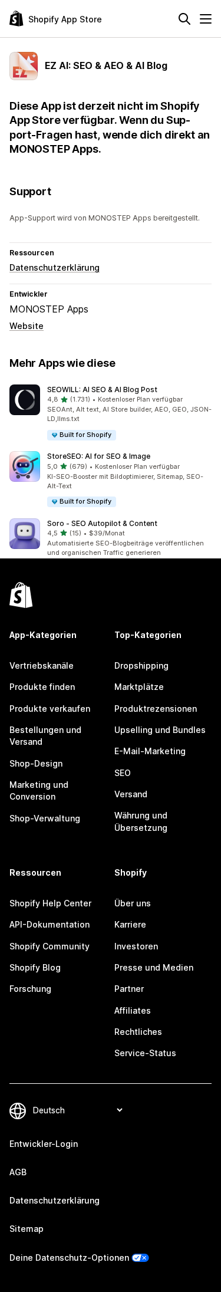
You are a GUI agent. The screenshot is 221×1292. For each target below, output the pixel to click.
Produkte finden (42, 687)
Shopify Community (49, 946)
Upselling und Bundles (160, 730)
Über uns (132, 903)
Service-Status (145, 1053)
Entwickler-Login (43, 1144)
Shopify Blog (35, 967)
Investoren (136, 946)
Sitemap (26, 1229)
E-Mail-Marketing (150, 751)
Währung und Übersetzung (140, 821)
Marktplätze (139, 687)
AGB (18, 1172)
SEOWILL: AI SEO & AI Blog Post (102, 389)
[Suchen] (184, 19)
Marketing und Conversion (38, 790)
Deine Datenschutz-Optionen (69, 1257)
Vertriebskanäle (41, 665)
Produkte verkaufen (49, 708)
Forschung (30, 989)
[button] (110, 413)
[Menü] (206, 19)
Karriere (130, 924)
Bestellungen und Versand (45, 736)
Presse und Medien (153, 967)
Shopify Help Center (50, 903)
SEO (122, 773)
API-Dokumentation (49, 924)
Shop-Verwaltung (44, 818)
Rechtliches (138, 1032)
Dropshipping (141, 665)
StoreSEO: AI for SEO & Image (98, 456)
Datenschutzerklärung (54, 267)
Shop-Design (35, 763)
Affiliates (132, 1010)
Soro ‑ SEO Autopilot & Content (102, 523)
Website (26, 326)
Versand (130, 794)
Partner (129, 989)
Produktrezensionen (155, 708)
